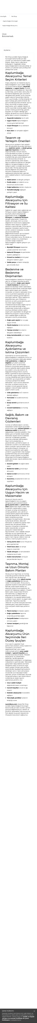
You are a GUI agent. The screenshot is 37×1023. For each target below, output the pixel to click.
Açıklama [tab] (7, 50)
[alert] (18, 1016)
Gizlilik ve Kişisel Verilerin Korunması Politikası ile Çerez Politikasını (18, 1018)
